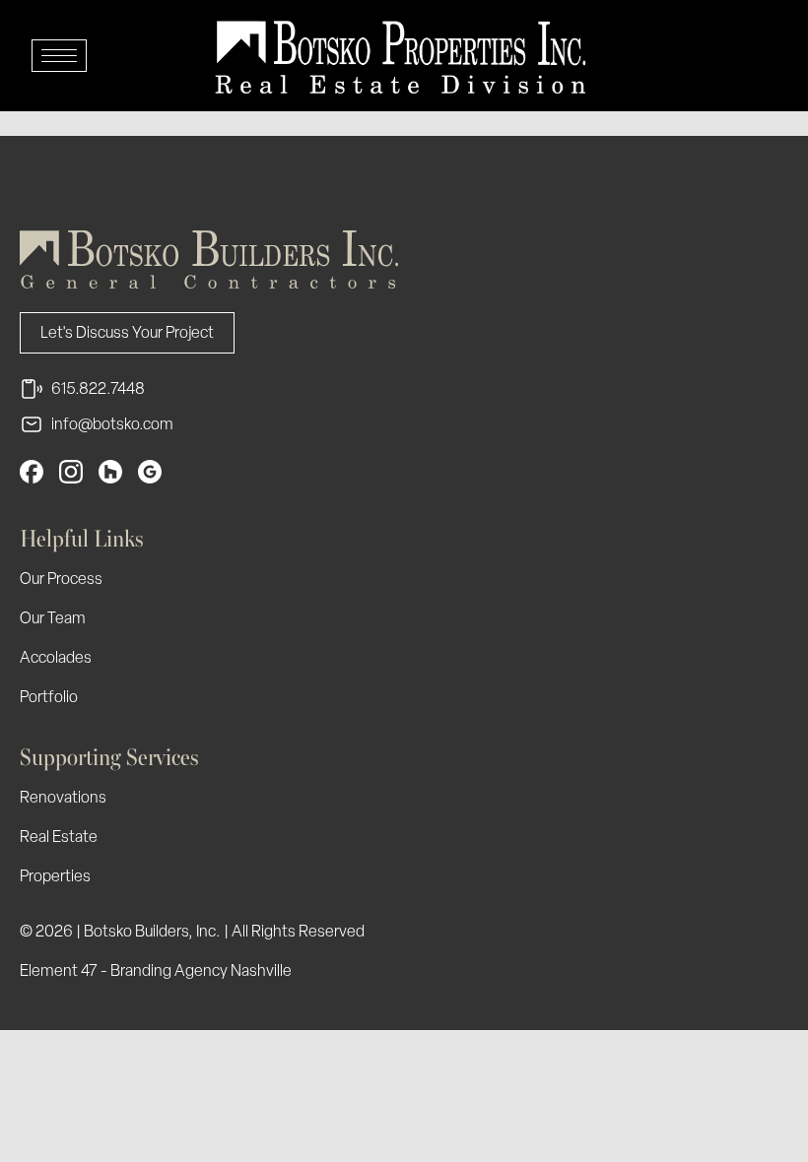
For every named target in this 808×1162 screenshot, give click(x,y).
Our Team (53, 618)
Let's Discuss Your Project (127, 332)
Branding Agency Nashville (201, 970)
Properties (55, 876)
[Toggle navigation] (59, 55)
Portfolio (49, 696)
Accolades (56, 657)
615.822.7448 (98, 388)
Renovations (63, 797)
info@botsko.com (112, 424)
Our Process (61, 578)
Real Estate (59, 836)
